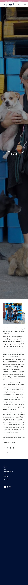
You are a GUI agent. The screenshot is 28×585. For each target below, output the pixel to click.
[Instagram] (7, 487)
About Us (5, 466)
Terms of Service (7, 478)
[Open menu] (25, 4)
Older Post (8, 453)
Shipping (5, 467)
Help (4, 474)
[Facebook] (5, 487)
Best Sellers (6, 476)
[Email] (10, 487)
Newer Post (16, 453)
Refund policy (6, 479)
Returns (5, 469)
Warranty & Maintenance (8, 471)
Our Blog (5, 473)
